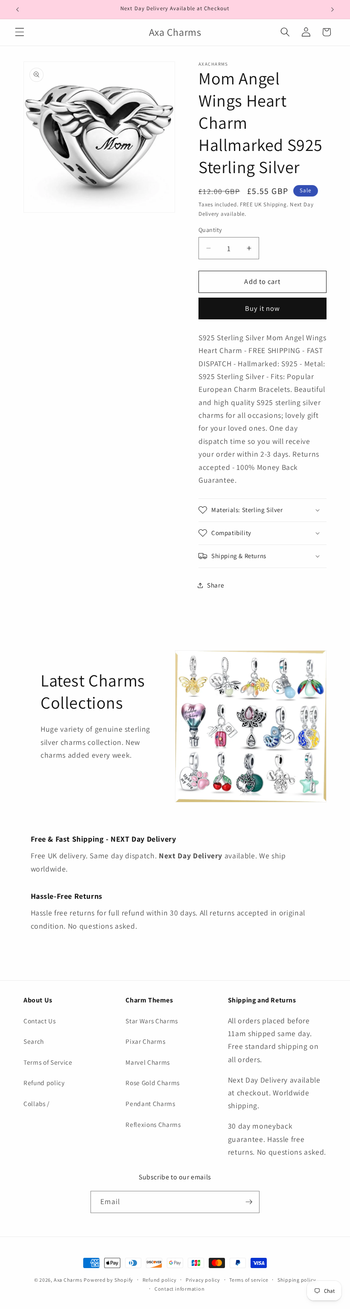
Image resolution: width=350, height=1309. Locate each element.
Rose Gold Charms (152, 1082)
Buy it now (262, 308)
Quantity (210, 230)
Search (33, 1041)
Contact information (180, 1289)
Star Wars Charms (151, 1021)
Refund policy (44, 1082)
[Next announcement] (332, 9)
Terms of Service (48, 1062)
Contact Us (39, 1021)
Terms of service (248, 1280)
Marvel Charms (147, 1062)
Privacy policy (203, 1280)
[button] (19, 32)
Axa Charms (68, 1280)
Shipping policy (296, 1280)
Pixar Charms (145, 1041)
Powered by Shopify (108, 1280)
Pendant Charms (150, 1103)
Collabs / (36, 1103)
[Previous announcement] (17, 9)
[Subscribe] (249, 1202)
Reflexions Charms (153, 1124)
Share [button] (215, 585)
